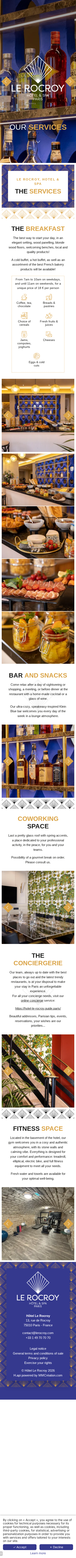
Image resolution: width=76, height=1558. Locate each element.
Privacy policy (38, 1358)
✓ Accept (19, 1547)
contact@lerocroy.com (38, 1333)
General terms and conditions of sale (38, 1353)
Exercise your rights (38, 1363)
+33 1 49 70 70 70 (38, 1337)
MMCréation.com (50, 1375)
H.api (17, 1375)
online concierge (32, 1000)
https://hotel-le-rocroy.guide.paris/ (38, 1008)
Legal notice (38, 1348)
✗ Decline (56, 1547)
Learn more (38, 1553)
